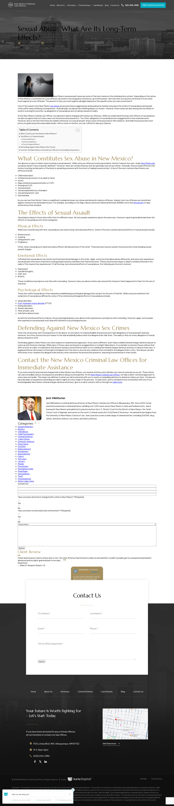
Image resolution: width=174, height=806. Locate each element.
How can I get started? (44, 800)
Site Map (143, 779)
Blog (107, 5)
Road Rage (23, 471)
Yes (19, 503)
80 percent (139, 202)
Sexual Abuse (24, 473)
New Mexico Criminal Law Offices (105, 374)
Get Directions (109, 743)
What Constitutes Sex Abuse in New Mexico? (38, 133)
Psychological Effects (31, 144)
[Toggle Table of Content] (76, 130)
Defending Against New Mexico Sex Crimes (37, 147)
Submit (21, 548)
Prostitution (23, 466)
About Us (60, 5)
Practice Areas (84, 5)
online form (117, 382)
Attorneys (71, 5)
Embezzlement (24, 449)
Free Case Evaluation (153, 5)
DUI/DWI (22, 446)
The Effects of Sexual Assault (32, 136)
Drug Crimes (23, 444)
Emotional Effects (30, 142)
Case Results (98, 5)
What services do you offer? (22, 800)
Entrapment (23, 451)
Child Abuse (23, 431)
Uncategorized (24, 478)
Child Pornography (26, 434)
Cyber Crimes (24, 439)
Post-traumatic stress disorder (31, 303)
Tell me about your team (65, 800)
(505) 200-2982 (41, 756)
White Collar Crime (26, 481)
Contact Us (114, 5)
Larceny (21, 461)
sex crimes (54, 106)
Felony (21, 456)
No (19, 508)
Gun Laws (22, 459)
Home (52, 5)
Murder (21, 464)
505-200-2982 (132, 5)
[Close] (73, 790)
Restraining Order (25, 469)
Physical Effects (29, 139)
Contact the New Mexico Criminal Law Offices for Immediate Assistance (49, 150)
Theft (20, 476)
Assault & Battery (25, 426)
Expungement (24, 454)
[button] (6, 794)
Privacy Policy (156, 779)
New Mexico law (148, 163)
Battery (21, 429)
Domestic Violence (26, 441)
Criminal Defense (25, 436)
